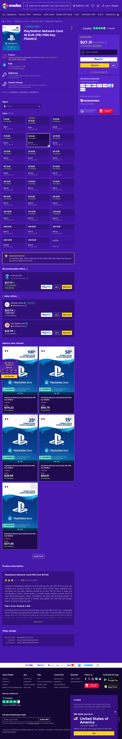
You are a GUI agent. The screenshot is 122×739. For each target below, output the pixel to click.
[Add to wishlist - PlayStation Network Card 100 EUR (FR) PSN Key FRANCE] (33, 350)
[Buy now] (98, 59)
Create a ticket (42, 684)
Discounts (27, 687)
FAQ (38, 679)
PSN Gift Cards (37, 21)
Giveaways (57, 681)
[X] (89, 678)
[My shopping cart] (98, 5)
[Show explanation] (26, 306)
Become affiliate (59, 684)
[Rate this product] (13, 580)
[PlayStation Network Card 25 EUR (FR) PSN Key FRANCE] (20, 436)
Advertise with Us (77, 681)
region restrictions (51, 57)
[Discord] (96, 678)
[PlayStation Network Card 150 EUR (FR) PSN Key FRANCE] (20, 504)
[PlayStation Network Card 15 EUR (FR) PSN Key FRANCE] (56, 436)
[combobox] (47, 6)
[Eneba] (11, 6)
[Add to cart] (114, 65)
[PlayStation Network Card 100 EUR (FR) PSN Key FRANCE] (20, 368)
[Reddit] (100, 678)
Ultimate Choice (17, 303)
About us (5, 679)
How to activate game (44, 681)
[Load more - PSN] (4, 65)
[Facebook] (85, 678)
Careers (5, 684)
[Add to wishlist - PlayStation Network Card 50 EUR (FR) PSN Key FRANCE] (70, 350)
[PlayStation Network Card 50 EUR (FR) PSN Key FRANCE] (56, 368)
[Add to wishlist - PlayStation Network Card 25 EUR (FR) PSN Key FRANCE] (33, 418)
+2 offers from (98, 72)
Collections (27, 681)
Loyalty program (29, 684)
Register (115, 6)
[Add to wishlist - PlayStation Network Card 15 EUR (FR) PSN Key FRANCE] (70, 418)
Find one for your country (17, 59)
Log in (107, 6)
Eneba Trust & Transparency (12, 687)
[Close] (115, 711)
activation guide (18, 68)
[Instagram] (93, 678)
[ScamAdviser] (89, 101)
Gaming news (58, 679)
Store (9, 21)
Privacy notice (34, 723)
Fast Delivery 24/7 (18, 323)
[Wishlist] (92, 5)
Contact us (6, 681)
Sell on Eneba (75, 679)
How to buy (28, 679)
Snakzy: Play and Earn (61, 687)
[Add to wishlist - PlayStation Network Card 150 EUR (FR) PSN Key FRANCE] (33, 486)
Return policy (41, 687)
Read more (38, 622)
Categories (18, 21)
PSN (26, 21)
